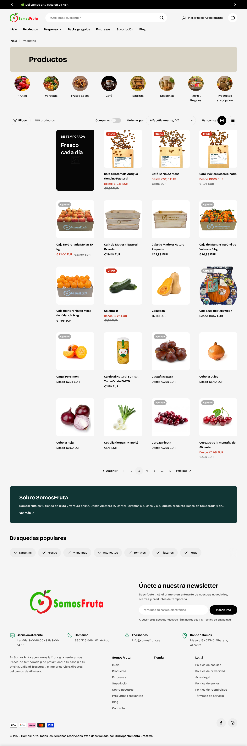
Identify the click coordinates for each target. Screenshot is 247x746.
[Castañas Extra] (171, 351)
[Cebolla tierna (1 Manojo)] (123, 417)
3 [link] (139, 470)
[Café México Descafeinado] (218, 149)
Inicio (13, 41)
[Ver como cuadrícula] (222, 120)
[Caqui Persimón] (75, 351)
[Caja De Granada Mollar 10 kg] (75, 219)
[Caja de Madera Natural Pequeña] (171, 219)
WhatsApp (102, 640)
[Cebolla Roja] (75, 417)
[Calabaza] (171, 286)
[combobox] (106, 17)
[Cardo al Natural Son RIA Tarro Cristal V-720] (123, 351)
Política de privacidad (217, 619)
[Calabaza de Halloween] (218, 286)
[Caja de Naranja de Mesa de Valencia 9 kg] (75, 286)
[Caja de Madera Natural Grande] (123, 219)
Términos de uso (188, 619)
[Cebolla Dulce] (218, 351)
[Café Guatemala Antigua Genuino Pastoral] (123, 149)
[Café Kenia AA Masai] (171, 149)
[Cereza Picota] (171, 417)
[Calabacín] (123, 286)
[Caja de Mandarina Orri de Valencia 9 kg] (218, 219)
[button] (12, 4)
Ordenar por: (135, 120)
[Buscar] (161, 17)
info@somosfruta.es (146, 640)
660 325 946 (84, 640)
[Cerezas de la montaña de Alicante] (218, 417)
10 (170, 470)
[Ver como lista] (232, 120)
